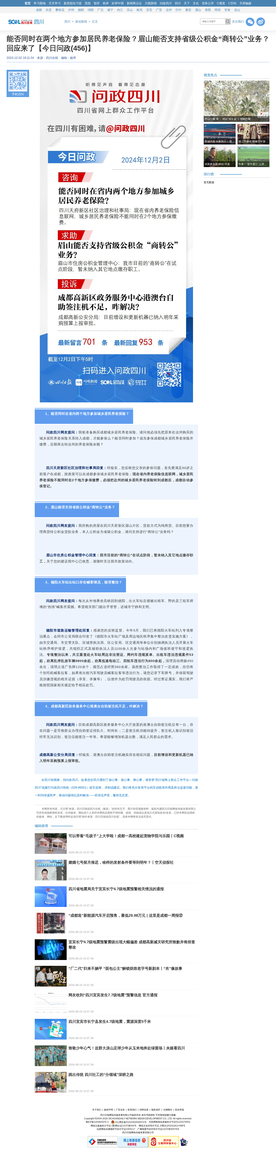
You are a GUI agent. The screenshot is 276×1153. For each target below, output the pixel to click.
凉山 (237, 9)
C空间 (232, 3)
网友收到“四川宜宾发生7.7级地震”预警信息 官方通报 (113, 995)
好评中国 (118, 3)
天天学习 (55, 3)
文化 (196, 3)
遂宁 (110, 9)
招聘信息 (144, 1109)
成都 (39, 9)
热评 (106, 3)
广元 (100, 9)
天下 (187, 3)
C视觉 (221, 3)
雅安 (188, 9)
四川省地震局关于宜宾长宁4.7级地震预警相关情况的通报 (116, 889)
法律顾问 (167, 1109)
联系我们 (132, 1109)
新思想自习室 (73, 3)
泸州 (71, 9)
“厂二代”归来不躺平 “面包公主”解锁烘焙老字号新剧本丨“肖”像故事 (125, 968)
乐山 (130, 9)
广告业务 (120, 1109)
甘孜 (227, 9)
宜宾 (149, 9)
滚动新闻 (81, 21)
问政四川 (166, 3)
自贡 (49, 9)
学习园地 (40, 3)
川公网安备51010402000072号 (131, 1122)
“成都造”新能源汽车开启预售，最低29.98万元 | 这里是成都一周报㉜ (126, 915)
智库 (97, 3)
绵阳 (91, 9)
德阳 (81, 9)
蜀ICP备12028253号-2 (97, 1122)
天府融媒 (245, 3)
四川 (178, 3)
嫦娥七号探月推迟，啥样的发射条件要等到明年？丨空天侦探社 (121, 862)
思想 (88, 3)
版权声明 (108, 1109)
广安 (159, 9)
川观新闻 (151, 3)
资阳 (208, 9)
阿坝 (218, 9)
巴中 (179, 9)
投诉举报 (179, 1109)
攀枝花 (59, 9)
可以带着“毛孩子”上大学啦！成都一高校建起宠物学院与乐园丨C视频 (126, 836)
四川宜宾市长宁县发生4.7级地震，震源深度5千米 (110, 1021)
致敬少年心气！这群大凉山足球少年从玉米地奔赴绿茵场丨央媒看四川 (127, 1048)
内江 (120, 9)
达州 (169, 9)
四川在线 (52, 57)
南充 (139, 9)
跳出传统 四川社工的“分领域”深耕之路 (101, 1074)
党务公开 (208, 3)
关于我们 (96, 1109)
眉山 (198, 9)
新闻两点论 (134, 3)
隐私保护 (155, 1109)
